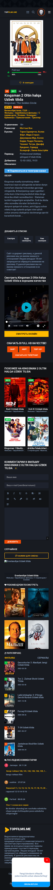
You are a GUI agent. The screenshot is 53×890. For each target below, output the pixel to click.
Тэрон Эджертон (28, 132)
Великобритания (12, 110)
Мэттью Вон (26, 128)
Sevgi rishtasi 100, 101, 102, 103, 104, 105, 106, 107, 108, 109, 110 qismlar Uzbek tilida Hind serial (26, 771)
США (24, 110)
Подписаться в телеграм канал (27, 170)
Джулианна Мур (28, 138)
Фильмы (8, 113)
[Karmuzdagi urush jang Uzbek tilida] (14, 602)
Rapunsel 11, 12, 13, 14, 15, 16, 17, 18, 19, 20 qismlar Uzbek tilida (26, 788)
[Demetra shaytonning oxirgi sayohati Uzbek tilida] (38, 602)
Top (10, 12)
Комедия (31, 115)
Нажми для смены (27, 556)
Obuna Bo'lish (31, 884)
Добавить (12, 542)
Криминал (9, 117)
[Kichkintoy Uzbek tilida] (14, 634)
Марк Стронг (32, 135)
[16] (8, 72)
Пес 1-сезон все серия (17, 805)
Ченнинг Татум (27, 144)
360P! (12, 349)
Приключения (23, 117)
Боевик (21, 115)
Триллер (36, 117)
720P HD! (38, 349)
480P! (24, 349)
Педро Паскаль (35, 141)
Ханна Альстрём (39, 150)
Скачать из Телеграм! (26, 355)
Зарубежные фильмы (26, 113)
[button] (8, 493)
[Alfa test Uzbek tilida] (38, 634)
